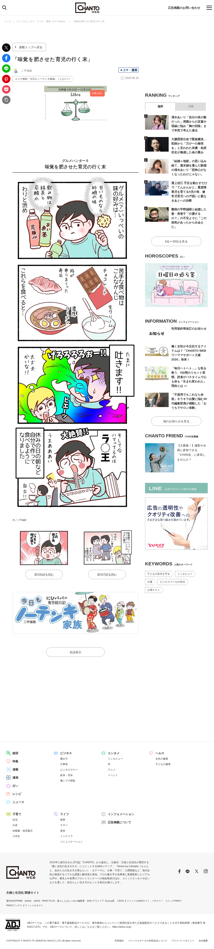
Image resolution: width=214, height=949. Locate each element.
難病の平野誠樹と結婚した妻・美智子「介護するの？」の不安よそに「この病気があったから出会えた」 (188, 218)
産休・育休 (66, 775)
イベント (113, 775)
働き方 (64, 758)
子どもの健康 (163, 764)
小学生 (16, 836)
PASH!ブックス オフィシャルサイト (24, 905)
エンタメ (114, 753)
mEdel (37, 901)
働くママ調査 (67, 780)
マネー (64, 825)
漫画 (15, 777)
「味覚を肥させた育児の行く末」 (89, 21)
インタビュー (184, 573)
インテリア (66, 836)
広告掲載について (119, 822)
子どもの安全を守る (158, 573)
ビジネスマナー (69, 769)
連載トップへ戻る (30, 47)
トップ (7, 21)
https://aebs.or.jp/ (121, 926)
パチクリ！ (157, 901)
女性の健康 (161, 758)
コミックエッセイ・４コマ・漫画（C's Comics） (41, 21)
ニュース (18, 802)
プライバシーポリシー (182, 940)
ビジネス (66, 753)
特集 (15, 761)
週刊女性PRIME (14, 901)
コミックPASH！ (174, 901)
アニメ (111, 769)
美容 (62, 830)
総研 (15, 753)
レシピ (17, 793)
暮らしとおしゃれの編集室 (71, 901)
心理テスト (153, 590)
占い (15, 785)
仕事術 (64, 764)
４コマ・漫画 (128, 70)
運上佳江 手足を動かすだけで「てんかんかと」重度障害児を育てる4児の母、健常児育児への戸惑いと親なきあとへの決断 (189, 191)
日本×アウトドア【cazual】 (101, 901)
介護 (149, 581)
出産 (15, 825)
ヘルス (159, 753)
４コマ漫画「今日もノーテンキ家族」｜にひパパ (42, 78)
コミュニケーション (71, 841)
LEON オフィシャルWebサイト (133, 901)
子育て (17, 814)
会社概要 (203, 940)
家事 (62, 819)
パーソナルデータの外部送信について (147, 940)
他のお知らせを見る (176, 421)
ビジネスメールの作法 (172, 581)
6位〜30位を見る (176, 241)
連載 (15, 769)
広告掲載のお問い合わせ (184, 7)
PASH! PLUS (48, 901)
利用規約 (119, 940)
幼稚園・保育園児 (23, 830)
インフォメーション (121, 814)
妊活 (15, 819)
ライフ (64, 814)
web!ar (28, 901)
